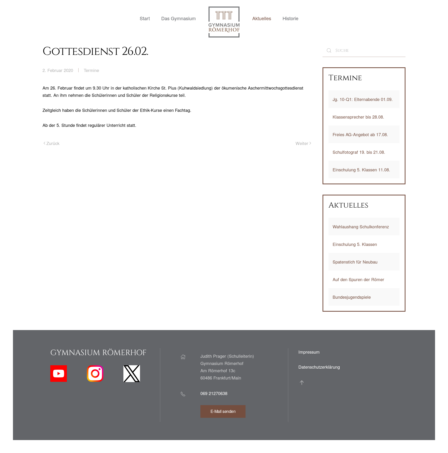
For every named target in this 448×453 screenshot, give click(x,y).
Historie (290, 18)
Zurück (52, 143)
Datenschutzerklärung (319, 367)
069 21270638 (213, 393)
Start (145, 18)
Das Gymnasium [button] (178, 18)
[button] (301, 382)
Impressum (309, 352)
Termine (91, 70)
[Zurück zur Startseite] (224, 22)
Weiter (302, 143)
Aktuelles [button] (261, 18)
